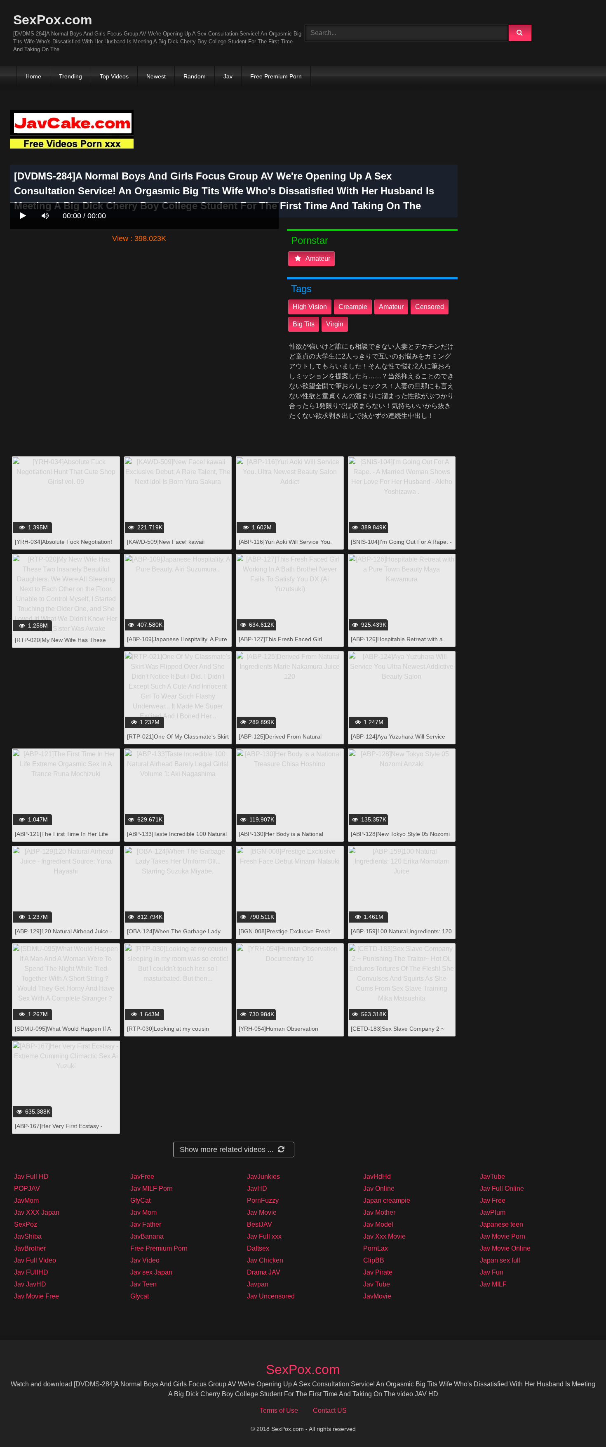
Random (194, 76)
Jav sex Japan (151, 1272)
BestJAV (259, 1224)
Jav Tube (376, 1284)
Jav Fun (491, 1272)
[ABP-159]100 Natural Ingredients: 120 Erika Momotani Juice (401, 935)
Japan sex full (500, 1260)
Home (33, 76)
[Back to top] (578, 1422)
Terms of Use (279, 1410)
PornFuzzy (263, 1200)
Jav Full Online (502, 1188)
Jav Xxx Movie (384, 1236)
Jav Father (145, 1224)
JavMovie (377, 1296)
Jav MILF (493, 1284)
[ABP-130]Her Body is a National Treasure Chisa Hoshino (281, 838)
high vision (310, 306)
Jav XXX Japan (36, 1212)
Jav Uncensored (271, 1296)
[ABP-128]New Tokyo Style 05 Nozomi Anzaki (400, 838)
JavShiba (28, 1236)
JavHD (257, 1188)
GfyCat (140, 1200)
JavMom (26, 1200)
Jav (228, 76)
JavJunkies (263, 1176)
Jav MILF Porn (151, 1188)
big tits (304, 324)
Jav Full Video (35, 1260)
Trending (70, 76)
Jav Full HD (31, 1176)
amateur (317, 258)
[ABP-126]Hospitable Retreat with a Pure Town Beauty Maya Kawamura (397, 643)
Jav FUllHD (31, 1272)
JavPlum (492, 1212)
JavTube (492, 1176)
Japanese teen (501, 1224)
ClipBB (373, 1260)
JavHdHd (377, 1176)
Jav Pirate (377, 1272)
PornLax (375, 1248)
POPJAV (27, 1188)
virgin (334, 324)
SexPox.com (52, 19)
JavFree (142, 1176)
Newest (156, 76)
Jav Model (378, 1224)
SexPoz (25, 1224)
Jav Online (379, 1188)
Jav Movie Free (36, 1296)
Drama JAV (263, 1272)
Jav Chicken (265, 1260)
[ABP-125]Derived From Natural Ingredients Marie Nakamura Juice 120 (289, 740)
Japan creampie (386, 1200)
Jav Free (492, 1200)
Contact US (330, 1410)
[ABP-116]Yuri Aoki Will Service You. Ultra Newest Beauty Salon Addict (285, 546)
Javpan (257, 1284)
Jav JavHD (30, 1284)
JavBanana (147, 1236)
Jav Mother (379, 1212)
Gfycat (139, 1296)
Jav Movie (262, 1212)
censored (429, 306)
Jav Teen (143, 1284)
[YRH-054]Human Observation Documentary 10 (278, 1033)
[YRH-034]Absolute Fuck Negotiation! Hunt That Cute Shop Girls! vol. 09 (63, 546)
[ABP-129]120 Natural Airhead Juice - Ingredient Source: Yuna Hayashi (63, 935)
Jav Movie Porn (502, 1236)
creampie (352, 306)
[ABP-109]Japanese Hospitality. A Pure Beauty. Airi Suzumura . (177, 643)
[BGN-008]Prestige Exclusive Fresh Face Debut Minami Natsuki (285, 935)
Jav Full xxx (264, 1236)
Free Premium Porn (276, 76)
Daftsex (258, 1248)
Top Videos (114, 76)
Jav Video (145, 1260)
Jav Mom (143, 1212)
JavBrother (30, 1248)
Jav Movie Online (505, 1248)
